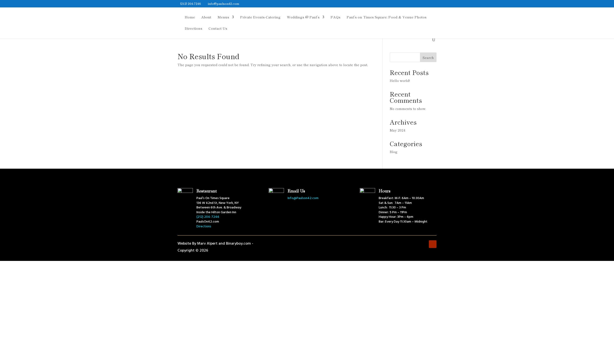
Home (190, 17)
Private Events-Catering (260, 17)
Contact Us (217, 29)
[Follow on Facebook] (413, 244)
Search (428, 57)
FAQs (335, 17)
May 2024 (397, 130)
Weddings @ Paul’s (303, 17)
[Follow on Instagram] (423, 244)
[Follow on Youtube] (433, 244)
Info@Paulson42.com (303, 198)
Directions (193, 29)
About (206, 17)
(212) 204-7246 (190, 3)
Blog (393, 151)
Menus (223, 17)
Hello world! (400, 80)
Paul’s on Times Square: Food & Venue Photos (386, 17)
